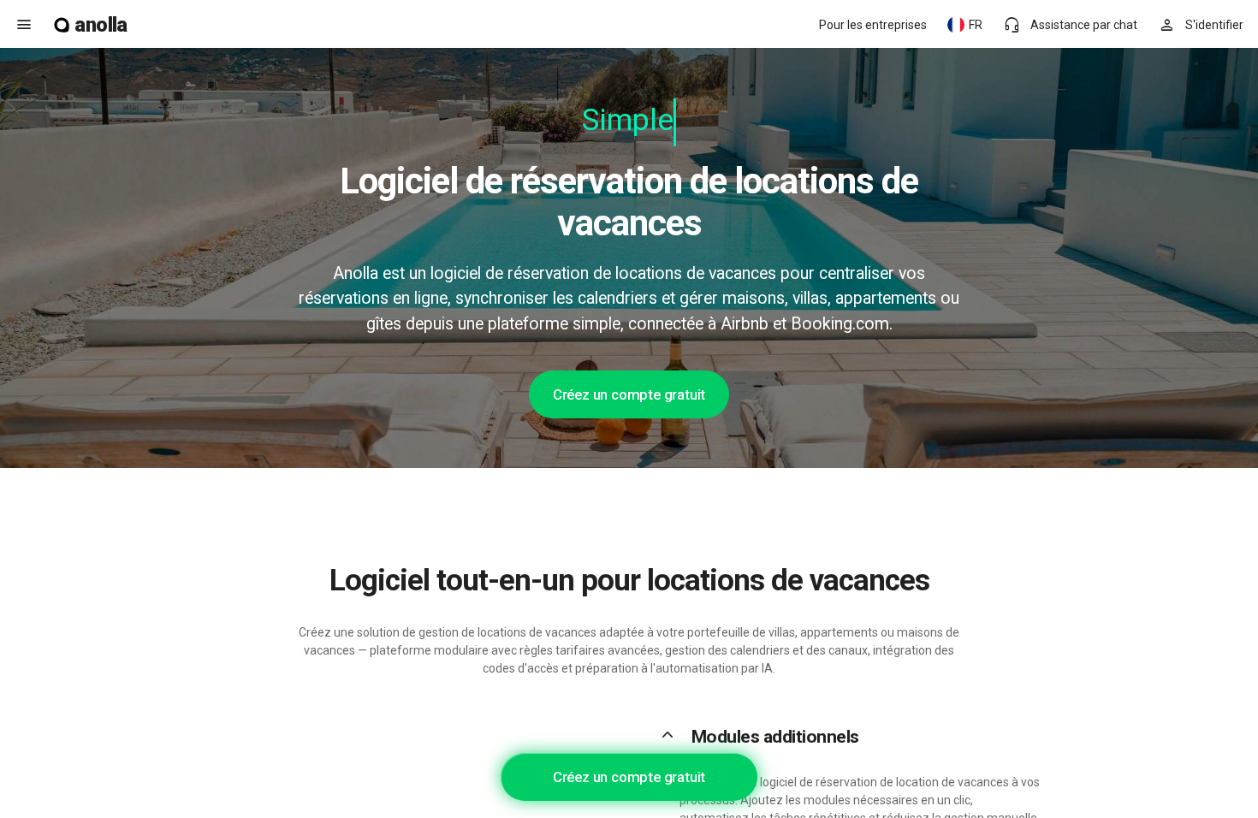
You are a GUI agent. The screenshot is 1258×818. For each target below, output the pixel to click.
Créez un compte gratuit (629, 394)
